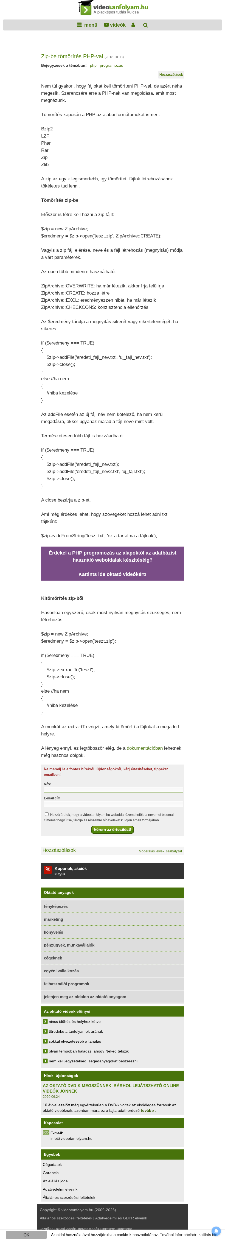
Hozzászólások (171, 75)
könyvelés (53, 932)
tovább (147, 1110)
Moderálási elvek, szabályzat (160, 851)
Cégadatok (52, 1164)
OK (26, 1235)
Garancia (51, 1173)
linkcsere (108, 1229)
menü (90, 25)
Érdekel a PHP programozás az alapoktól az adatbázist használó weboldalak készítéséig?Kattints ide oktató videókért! (112, 563)
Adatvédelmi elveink (60, 1189)
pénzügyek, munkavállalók (69, 945)
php (93, 65)
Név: (47, 784)
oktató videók (66, 1229)
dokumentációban (145, 748)
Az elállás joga (55, 1181)
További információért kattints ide (188, 1234)
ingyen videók (88, 1229)
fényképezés (56, 906)
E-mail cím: (52, 798)
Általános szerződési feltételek (69, 1197)
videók (117, 25)
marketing (53, 919)
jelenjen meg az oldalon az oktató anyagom (85, 996)
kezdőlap (47, 1229)
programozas (111, 65)
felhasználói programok (66, 983)
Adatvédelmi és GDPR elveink (121, 1218)
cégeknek (53, 958)
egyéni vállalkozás (61, 971)
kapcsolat (124, 1229)
